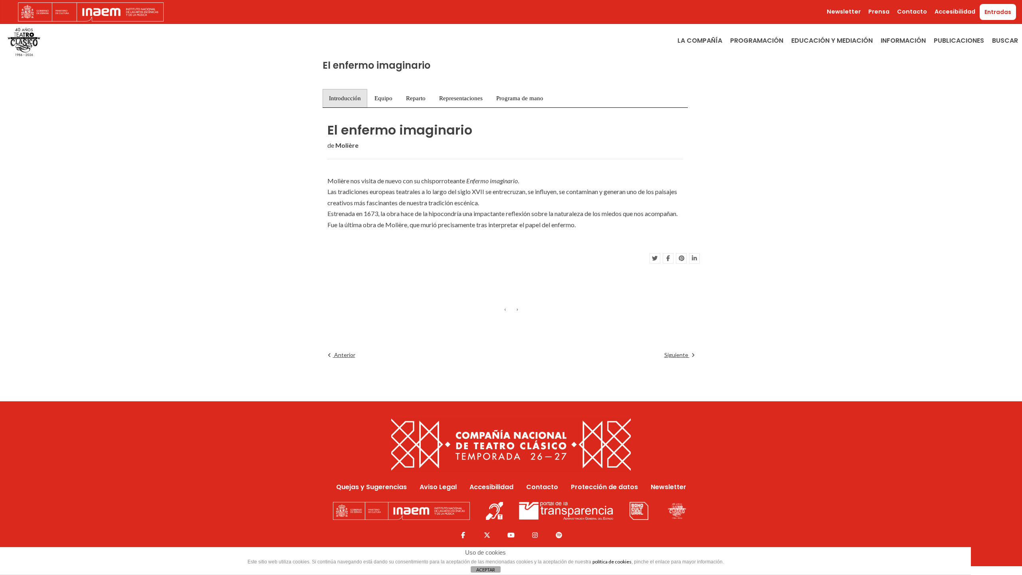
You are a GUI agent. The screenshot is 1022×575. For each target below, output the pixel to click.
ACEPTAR (485, 569)
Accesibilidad (955, 12)
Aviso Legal (438, 487)
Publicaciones (959, 40)
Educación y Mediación (832, 40)
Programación (756, 40)
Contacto (912, 12)
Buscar (1005, 40)
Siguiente (676, 354)
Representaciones (461, 98)
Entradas (997, 12)
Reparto (416, 98)
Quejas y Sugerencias (371, 487)
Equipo (383, 98)
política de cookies (612, 562)
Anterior (344, 354)
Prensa (878, 12)
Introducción (345, 98)
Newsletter (844, 12)
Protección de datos (604, 487)
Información (903, 40)
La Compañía (699, 40)
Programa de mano (519, 98)
